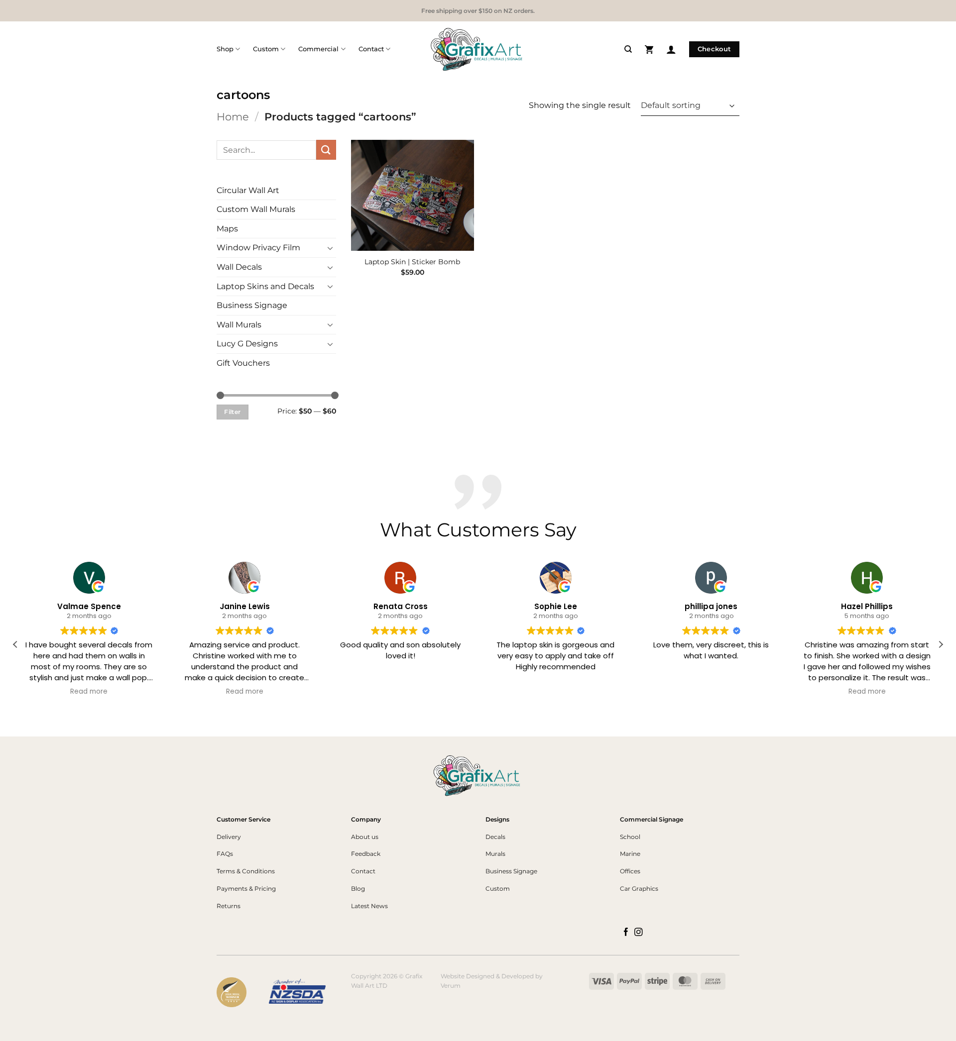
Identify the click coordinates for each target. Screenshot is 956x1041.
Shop (225, 49)
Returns (228, 906)
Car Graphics (639, 888)
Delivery (229, 836)
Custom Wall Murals (256, 209)
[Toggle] (330, 248)
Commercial (318, 49)
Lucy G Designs (247, 343)
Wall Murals (239, 324)
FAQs (225, 853)
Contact (371, 49)
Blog (358, 888)
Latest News (369, 906)
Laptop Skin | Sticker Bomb (412, 261)
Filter (232, 412)
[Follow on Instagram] (638, 932)
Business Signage (252, 305)
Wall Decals (239, 267)
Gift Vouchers (243, 363)
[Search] (628, 49)
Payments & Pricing (246, 888)
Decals (495, 836)
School (630, 836)
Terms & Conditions (246, 871)
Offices (630, 871)
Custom (266, 49)
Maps (227, 228)
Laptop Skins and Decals (265, 286)
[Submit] (326, 149)
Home (233, 116)
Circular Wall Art (248, 190)
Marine (630, 853)
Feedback (365, 853)
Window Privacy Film (258, 247)
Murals (495, 853)
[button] (649, 49)
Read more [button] (89, 691)
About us (364, 836)
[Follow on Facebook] (626, 932)
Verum (451, 985)
